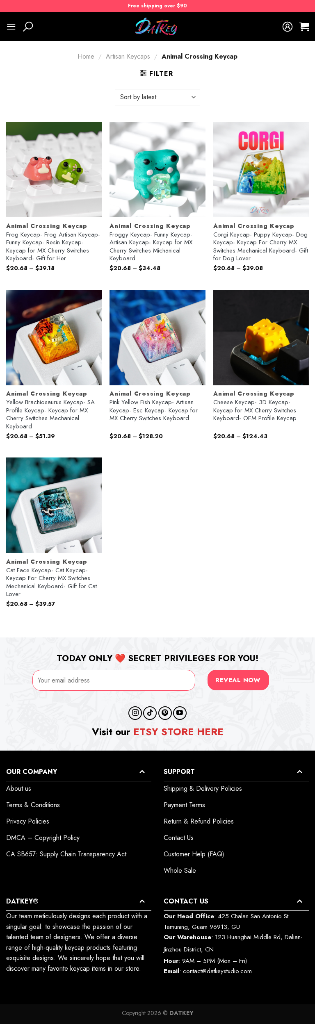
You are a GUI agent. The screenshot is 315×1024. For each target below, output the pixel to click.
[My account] (287, 26)
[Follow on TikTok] (150, 713)
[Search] (28, 26)
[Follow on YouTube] (180, 713)
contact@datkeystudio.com (217, 971)
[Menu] (11, 26)
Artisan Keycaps (128, 56)
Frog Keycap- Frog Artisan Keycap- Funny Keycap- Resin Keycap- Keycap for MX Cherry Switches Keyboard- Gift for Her (53, 247)
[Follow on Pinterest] (165, 713)
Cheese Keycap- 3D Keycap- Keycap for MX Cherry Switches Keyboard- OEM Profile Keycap (255, 410)
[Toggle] (142, 772)
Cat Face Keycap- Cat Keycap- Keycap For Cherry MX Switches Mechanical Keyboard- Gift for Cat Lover (51, 582)
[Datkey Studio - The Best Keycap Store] (157, 27)
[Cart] (304, 26)
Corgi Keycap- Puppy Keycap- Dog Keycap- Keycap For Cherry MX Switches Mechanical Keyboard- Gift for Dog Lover (260, 247)
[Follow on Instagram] (135, 713)
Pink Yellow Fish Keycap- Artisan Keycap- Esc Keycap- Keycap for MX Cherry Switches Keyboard (154, 410)
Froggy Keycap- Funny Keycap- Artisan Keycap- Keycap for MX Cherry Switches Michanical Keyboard (151, 247)
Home (86, 56)
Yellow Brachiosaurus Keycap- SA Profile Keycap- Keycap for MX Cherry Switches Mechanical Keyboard (50, 414)
